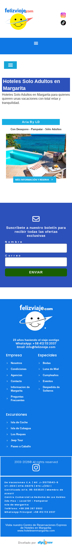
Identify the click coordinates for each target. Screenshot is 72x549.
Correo (13, 256)
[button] (36, 43)
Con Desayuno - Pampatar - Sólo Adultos (36, 129)
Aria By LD (31, 122)
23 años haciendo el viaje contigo (36, 339)
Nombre (14, 242)
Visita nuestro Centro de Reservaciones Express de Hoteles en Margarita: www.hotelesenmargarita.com (36, 527)
